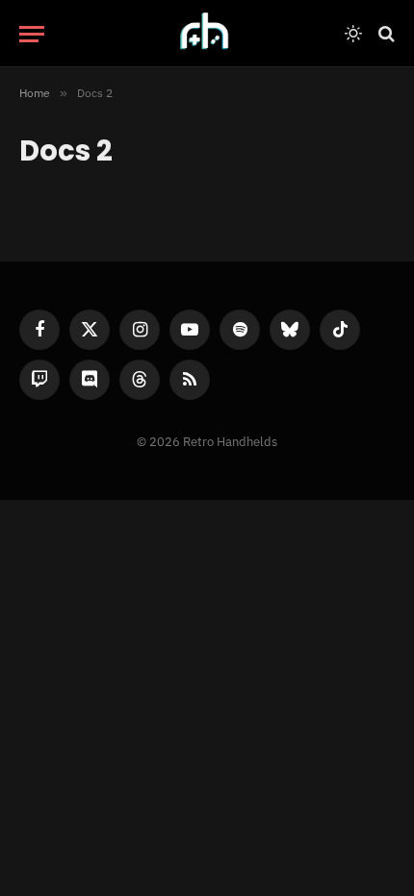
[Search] (385, 34)
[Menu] (31, 34)
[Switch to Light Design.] (353, 33)
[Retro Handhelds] (207, 33)
